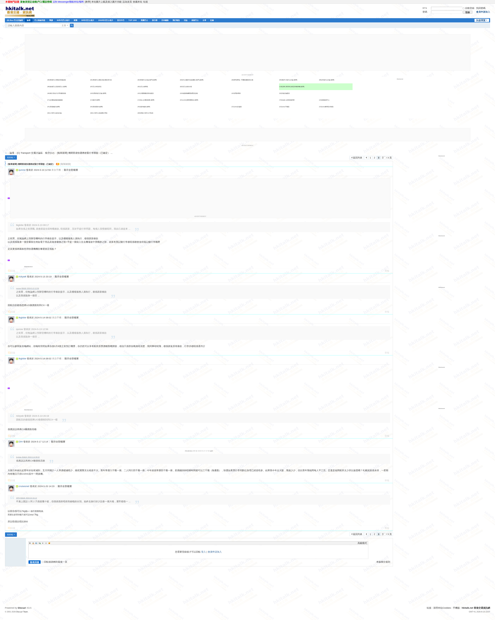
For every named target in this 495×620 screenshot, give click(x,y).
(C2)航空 (93, 100)
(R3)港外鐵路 (142, 106)
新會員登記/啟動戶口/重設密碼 (36, 2)
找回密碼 (480, 8)
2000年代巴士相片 (105, 20)
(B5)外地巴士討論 (324, 80)
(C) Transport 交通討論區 (30, 153)
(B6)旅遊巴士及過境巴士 (55, 86)
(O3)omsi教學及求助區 (326, 106)
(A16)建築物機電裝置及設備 (189, 93)
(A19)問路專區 (236, 93)
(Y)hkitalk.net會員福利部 (287, 100)
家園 (75, 20)
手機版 (456, 608)
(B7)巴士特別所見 (95, 86)
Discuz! (22, 608)
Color (33, 543)
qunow (22, 170)
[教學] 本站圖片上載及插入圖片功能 (103, 2)
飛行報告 (176, 20)
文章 (63, 25)
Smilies (49, 543)
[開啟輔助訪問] (489, 2)
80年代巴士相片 (63, 20)
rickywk (22, 276)
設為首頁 (127, 2)
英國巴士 (144, 20)
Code (46, 543)
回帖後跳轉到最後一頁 (55, 562)
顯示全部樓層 (71, 170)
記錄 (212, 20)
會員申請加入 (483, 12)
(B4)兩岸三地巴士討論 (286, 80)
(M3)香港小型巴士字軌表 (145, 113)
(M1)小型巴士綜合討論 (54, 113)
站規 (145, 2)
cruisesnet (24, 486)
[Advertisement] (247, 52)
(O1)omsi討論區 (237, 106)
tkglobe (22, 317)
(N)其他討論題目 (284, 93)
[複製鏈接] (65, 164)
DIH (21, 441)
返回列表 (357, 157)
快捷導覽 (480, 20)
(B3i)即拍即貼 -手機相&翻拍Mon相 (242, 80)
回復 (13, 271)
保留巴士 (195, 20)
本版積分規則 (383, 562)
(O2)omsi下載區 (284, 106)
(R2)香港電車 (94, 106)
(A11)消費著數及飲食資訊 (146, 93)
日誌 (185, 20)
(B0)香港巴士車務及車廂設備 (56, 80)
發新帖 (10, 157)
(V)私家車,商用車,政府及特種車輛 (290, 86)
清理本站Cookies (442, 608)
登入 (203, 552)
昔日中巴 (120, 20)
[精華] (155, 80)
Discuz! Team (22, 612)
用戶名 (424, 8)
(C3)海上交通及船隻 (144, 100)
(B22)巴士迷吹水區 (186, 86)
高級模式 (362, 543)
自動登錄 (469, 8)
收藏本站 (137, 2)
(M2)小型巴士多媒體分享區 (98, 113)
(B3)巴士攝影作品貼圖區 (187, 80)
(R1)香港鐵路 (51, 106)
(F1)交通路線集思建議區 (55, 100)
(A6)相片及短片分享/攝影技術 (56, 93)
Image (36, 543)
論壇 (28, 20)
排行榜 (154, 20)
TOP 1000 (132, 20)
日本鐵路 (165, 20)
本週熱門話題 (12, 2)
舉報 (387, 271)
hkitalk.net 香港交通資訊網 (6, 153)
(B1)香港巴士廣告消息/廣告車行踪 (101, 80)
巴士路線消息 (39, 20)
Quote (43, 543)
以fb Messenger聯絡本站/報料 (68, 2)
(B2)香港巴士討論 (143, 80)
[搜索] (72, 25)
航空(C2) (49, 153)
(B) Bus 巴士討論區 (15, 20)
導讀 (51, 20)
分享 (204, 20)
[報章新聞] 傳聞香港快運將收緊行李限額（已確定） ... (85, 153)
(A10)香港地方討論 (96, 93)
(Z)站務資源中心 (324, 100)
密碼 (425, 12)
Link (39, 543)
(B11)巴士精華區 (143, 86)
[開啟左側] (5, 163)
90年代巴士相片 (87, 20)
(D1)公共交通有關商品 (187, 100)
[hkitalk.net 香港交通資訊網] (20, 10)
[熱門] (151, 80)
